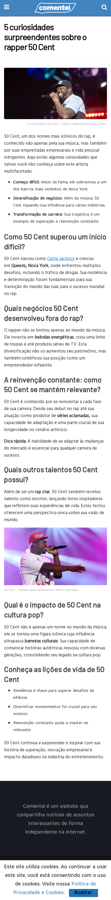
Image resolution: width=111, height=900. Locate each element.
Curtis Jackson (61, 258)
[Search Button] (104, 8)
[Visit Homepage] (55, 8)
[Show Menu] (6, 8)
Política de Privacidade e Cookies (54, 889)
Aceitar (83, 893)
